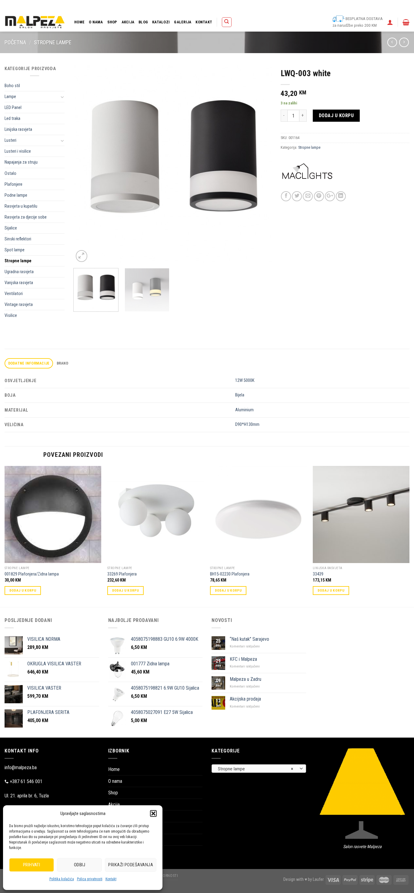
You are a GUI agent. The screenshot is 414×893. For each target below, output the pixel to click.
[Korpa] (405, 22)
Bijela (239, 395)
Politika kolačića (61, 879)
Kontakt (110, 879)
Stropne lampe (53, 42)
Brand (62, 363)
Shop (112, 22)
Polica (243, 6)
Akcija (128, 22)
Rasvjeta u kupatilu (21, 206)
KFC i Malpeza (243, 659)
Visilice (11, 315)
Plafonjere (13, 184)
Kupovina (276, 6)
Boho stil (12, 85)
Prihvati (31, 865)
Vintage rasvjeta (19, 304)
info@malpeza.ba (21, 767)
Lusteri (10, 140)
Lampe (10, 96)
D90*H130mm (247, 424)
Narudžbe (296, 6)
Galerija (182, 22)
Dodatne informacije (29, 363)
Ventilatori (14, 293)
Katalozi (161, 22)
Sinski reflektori (18, 239)
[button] (153, 813)
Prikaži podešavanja (130, 865)
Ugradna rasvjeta (19, 271)
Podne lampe (16, 195)
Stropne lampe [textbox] (255, 769)
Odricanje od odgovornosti (369, 6)
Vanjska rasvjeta (19, 282)
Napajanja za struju (21, 162)
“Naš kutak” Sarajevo (249, 639)
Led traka (12, 118)
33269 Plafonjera (122, 574)
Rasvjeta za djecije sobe (26, 217)
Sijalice (11, 228)
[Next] (259, 164)
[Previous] (85, 164)
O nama (96, 22)
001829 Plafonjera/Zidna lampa (32, 574)
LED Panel (13, 107)
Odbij (79, 865)
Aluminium (244, 410)
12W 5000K (244, 380)
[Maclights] (307, 176)
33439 (318, 574)
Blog (143, 22)
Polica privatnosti (89, 879)
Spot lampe (15, 250)
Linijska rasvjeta (18, 129)
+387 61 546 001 (26, 781)
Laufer (318, 879)
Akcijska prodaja (245, 699)
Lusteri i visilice (18, 151)
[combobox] (259, 768)
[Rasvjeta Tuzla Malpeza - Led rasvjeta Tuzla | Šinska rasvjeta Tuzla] (35, 22)
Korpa (258, 6)
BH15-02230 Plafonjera (229, 574)
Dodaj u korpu (336, 115)
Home (79, 22)
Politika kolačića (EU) (326, 6)
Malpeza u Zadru (245, 679)
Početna (15, 42)
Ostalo (10, 173)
